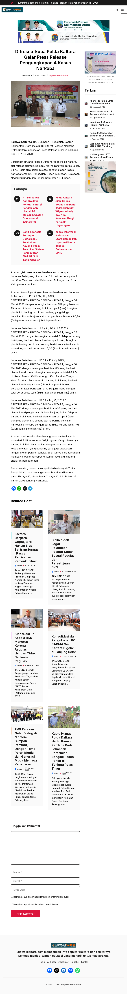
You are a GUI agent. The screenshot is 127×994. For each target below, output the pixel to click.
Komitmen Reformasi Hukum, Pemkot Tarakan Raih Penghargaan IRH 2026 (58, 2)
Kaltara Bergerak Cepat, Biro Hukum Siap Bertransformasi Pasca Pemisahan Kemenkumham (27, 547)
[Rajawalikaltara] (12, 9)
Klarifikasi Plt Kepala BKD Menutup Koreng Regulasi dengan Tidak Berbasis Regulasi (25, 647)
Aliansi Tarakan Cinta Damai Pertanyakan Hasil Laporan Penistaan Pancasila (101, 104)
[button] (117, 10)
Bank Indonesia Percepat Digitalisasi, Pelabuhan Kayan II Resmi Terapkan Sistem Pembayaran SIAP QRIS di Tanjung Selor (33, 245)
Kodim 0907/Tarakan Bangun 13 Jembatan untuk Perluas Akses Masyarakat (101, 137)
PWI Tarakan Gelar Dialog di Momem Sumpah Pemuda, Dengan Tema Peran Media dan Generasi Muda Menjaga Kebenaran (26, 746)
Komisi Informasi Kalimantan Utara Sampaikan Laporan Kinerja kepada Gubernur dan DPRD (66, 242)
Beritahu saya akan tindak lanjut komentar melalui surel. (41, 896)
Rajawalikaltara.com (58, 75)
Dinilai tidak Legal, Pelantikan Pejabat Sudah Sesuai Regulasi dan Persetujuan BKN (63, 553)
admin (28, 75)
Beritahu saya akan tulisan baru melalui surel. (36, 904)
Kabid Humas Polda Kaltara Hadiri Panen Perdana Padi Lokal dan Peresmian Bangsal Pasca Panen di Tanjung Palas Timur (63, 751)
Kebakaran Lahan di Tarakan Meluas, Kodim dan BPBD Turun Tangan (103, 115)
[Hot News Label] (13, 3)
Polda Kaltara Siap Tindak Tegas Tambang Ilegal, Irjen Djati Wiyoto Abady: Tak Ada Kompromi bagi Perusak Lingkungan (65, 211)
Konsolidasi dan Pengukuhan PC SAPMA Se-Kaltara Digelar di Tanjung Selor (64, 644)
